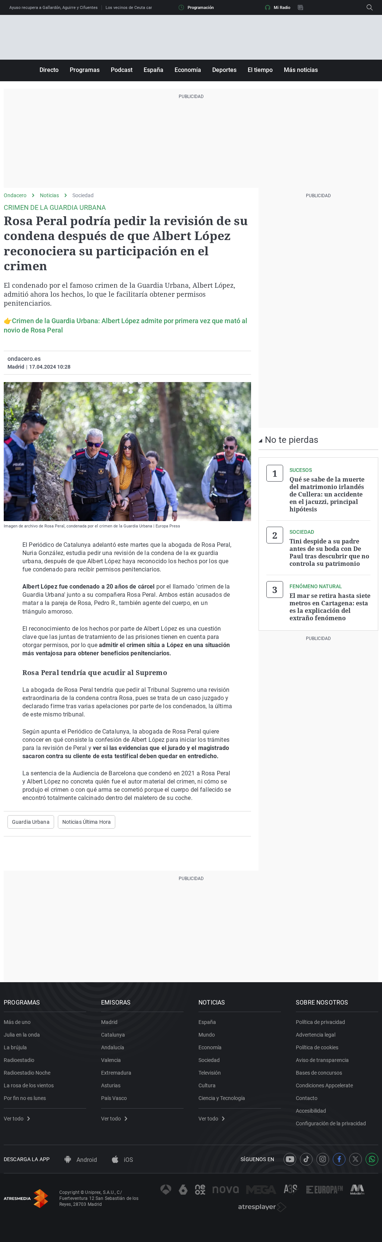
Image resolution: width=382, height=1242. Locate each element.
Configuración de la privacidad (331, 1123)
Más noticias (301, 69)
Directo (49, 69)
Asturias (110, 1085)
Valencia (111, 1060)
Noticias (49, 195)
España (153, 69)
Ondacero (15, 195)
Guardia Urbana (31, 822)
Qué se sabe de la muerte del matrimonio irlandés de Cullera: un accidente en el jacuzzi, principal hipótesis (326, 494)
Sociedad (83, 195)
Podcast (121, 69)
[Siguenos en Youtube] (290, 1159)
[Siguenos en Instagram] (322, 1159)
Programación (201, 7)
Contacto (306, 1098)
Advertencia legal (315, 1035)
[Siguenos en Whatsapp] (372, 1159)
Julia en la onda (22, 1035)
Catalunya (113, 1035)
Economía (188, 69)
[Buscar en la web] (369, 7)
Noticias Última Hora (86, 822)
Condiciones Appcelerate (324, 1085)
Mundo (206, 1035)
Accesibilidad (311, 1111)
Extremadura (116, 1073)
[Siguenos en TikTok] (306, 1159)
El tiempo (260, 69)
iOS (127, 1159)
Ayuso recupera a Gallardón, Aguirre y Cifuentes (53, 8)
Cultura (207, 1085)
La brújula (15, 1047)
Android (86, 1159)
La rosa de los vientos (29, 1085)
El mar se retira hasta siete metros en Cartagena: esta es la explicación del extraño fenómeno (329, 607)
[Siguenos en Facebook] (339, 1159)
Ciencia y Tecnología (221, 1098)
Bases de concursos (319, 1073)
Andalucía (112, 1047)
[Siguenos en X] (355, 1159)
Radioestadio (19, 1060)
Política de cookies (317, 1047)
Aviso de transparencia (322, 1060)
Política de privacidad (320, 1022)
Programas (85, 69)
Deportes (224, 69)
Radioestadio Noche (27, 1073)
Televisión (209, 1073)
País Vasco (114, 1098)
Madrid (109, 1022)
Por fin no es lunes (25, 1098)
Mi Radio (282, 7)
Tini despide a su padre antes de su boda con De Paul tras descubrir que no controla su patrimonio (329, 552)
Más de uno (17, 1022)
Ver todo (14, 1118)
